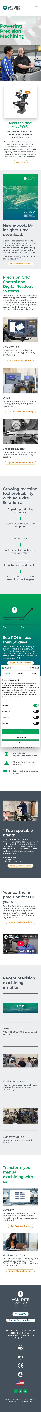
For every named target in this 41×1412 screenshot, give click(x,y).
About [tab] (34, 673)
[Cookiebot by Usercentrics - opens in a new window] (30, 668)
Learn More (20, 162)
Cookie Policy (13, 1401)
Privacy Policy (29, 1400)
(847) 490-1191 (20, 1337)
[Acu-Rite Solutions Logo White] (20, 1292)
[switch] (36, 711)
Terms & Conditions (25, 1401)
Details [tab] (20, 673)
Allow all (20, 731)
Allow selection (20, 737)
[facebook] (16, 1391)
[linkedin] (20, 1391)
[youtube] (25, 1391)
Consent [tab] (7, 673)
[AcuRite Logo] (11, 7)
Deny (20, 743)
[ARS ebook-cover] (20, 175)
